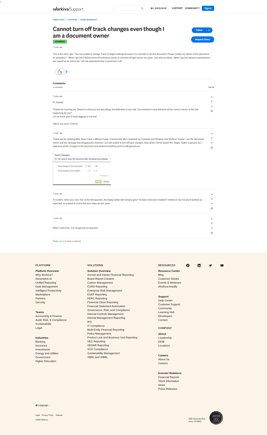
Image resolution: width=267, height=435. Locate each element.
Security (40, 302)
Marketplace (42, 294)
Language (160, 8)
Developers (165, 316)
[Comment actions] (211, 110)
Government (42, 357)
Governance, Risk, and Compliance (108, 310)
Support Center (59, 20)
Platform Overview (47, 270)
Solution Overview (99, 270)
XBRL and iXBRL (97, 357)
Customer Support (169, 304)
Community (72, 20)
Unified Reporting (45, 282)
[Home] (68, 9)
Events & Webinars (169, 282)
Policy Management (99, 333)
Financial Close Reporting (102, 302)
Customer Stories (168, 278)
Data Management (46, 286)
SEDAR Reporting (98, 345)
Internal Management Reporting (106, 317)
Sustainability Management (103, 353)
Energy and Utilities (47, 353)
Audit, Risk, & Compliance (50, 319)
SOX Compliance (97, 349)
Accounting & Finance (48, 316)
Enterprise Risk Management (104, 290)
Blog (161, 274)
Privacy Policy (48, 415)
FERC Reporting (97, 298)
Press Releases (167, 388)
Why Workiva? (44, 274)
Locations (164, 345)
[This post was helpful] (60, 72)
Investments (42, 349)
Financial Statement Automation (106, 306)
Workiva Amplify (167, 286)
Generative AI (43, 278)
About (162, 333)
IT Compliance (96, 325)
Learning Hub (166, 312)
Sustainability (43, 323)
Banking (40, 341)
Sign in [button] (208, 8)
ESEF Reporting (97, 294)
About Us (163, 359)
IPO (89, 321)
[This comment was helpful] (211, 97)
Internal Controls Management (105, 314)
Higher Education (45, 361)
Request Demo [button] (202, 39)
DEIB (161, 341)
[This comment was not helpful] (211, 106)
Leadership (165, 337)
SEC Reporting (96, 341)
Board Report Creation (100, 278)
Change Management (88, 20)
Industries (41, 337)
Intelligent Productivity (48, 290)
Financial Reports (168, 377)
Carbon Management (100, 282)
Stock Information (168, 381)
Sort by (211, 87)
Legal (38, 327)
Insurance (41, 345)
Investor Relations (169, 373)
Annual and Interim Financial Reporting (110, 274)
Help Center (165, 300)
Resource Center (169, 270)
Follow (199, 30)
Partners (40, 298)
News (161, 384)
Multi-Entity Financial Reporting (105, 329)
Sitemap (59, 415)
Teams (39, 312)
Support (163, 296)
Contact (163, 319)
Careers (163, 355)
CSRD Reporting (97, 286)
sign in (61, 241)
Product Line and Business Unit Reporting (112, 337)
